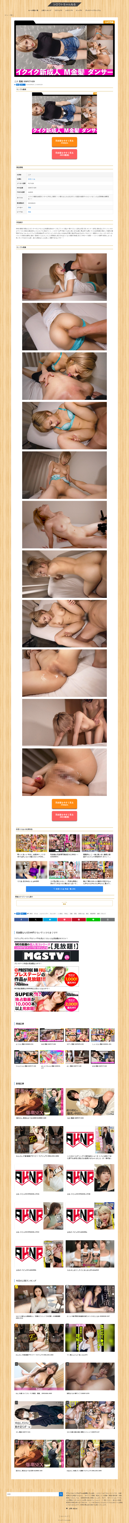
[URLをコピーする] (108, 919)
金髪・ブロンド (101, 913)
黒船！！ (23, 84)
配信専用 (93, 913)
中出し (66, 913)
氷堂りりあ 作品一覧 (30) (65, 889)
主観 (71, 913)
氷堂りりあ (31, 179)
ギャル (36, 913)
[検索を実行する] (61, 1494)
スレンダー (53, 913)
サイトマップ (64, 1516)
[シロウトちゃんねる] (64, 4)
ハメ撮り (60, 913)
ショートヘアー (44, 913)
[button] (21, 919)
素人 (87, 913)
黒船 (18, 84)
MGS (31, 913)
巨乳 (75, 913)
